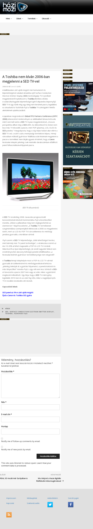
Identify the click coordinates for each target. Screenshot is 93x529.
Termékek (31, 18)
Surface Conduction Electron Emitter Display (32, 312)
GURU (18, 86)
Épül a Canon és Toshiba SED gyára (17, 295)
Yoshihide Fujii (21, 313)
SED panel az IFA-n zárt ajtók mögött (17, 292)
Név (3, 402)
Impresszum (11, 498)
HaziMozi (12, 3)
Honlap (4, 426)
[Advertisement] (46, 52)
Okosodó (45, 18)
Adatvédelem (52, 498)
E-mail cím (6, 414)
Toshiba (9, 313)
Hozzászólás (7, 371)
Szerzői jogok (73, 498)
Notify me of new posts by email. (16, 449)
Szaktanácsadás (33, 503)
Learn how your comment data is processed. (26, 464)
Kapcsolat (10, 503)
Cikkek (18, 18)
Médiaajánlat (32, 498)
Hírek (8, 18)
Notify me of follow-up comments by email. (20, 441)
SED (6, 312)
